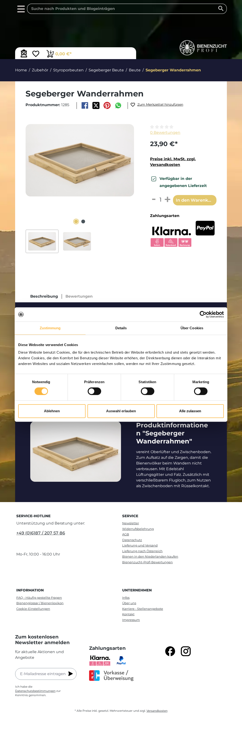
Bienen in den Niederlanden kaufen (150, 556)
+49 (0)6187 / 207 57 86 (40, 533)
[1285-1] (80, 160)
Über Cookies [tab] (192, 328)
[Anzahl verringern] (153, 199)
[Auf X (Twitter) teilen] (95, 105)
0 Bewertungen (165, 132)
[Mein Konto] (24, 53)
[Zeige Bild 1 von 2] (76, 221)
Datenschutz (132, 540)
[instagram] (186, 651)
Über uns (129, 603)
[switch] (94, 391)
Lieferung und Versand (140, 545)
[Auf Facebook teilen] (84, 105)
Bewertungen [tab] (79, 296)
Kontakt (128, 614)
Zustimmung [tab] (50, 328)
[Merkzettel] (36, 54)
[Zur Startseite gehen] (203, 47)
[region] (80, 188)
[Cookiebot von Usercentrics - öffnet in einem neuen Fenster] (203, 314)
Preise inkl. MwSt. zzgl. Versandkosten (173, 162)
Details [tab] (121, 328)
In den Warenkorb (196, 200)
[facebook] (170, 651)
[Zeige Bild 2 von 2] (83, 221)
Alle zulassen (190, 411)
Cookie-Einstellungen (33, 609)
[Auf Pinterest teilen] (107, 105)
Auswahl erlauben (121, 411)
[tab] (44, 296)
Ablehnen (52, 411)
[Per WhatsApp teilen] (118, 105)
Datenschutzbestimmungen (35, 691)
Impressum (131, 620)
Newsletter (130, 523)
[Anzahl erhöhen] (167, 199)
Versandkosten (157, 710)
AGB (125, 534)
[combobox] (126, 8)
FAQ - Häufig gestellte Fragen (39, 597)
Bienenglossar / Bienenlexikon (40, 603)
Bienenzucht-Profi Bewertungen (147, 562)
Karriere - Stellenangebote (142, 609)
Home (21, 70)
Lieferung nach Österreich (142, 551)
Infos (126, 597)
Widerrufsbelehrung (138, 529)
